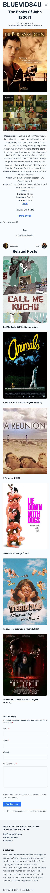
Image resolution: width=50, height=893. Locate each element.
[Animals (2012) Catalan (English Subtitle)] (25, 365)
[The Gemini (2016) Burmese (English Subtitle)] (25, 664)
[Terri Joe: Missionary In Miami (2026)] (25, 591)
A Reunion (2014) (11, 478)
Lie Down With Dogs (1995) (16, 553)
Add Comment (10, 764)
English (20, 25)
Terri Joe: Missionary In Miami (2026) (21, 629)
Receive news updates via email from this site (26, 811)
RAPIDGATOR (25, 216)
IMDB (25, 203)
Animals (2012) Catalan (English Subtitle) (22, 402)
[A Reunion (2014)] (25, 441)
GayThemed (28, 25)
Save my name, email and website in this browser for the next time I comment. (24, 796)
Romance (38, 25)
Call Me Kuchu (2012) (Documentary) (21, 327)
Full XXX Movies (10, 837)
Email (6, 740)
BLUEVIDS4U (22, 4)
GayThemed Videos (12, 834)
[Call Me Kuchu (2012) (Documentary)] (25, 289)
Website (6, 752)
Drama (13, 25)
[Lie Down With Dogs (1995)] (25, 516)
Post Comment (11, 804)
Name (6, 728)
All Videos (8, 840)
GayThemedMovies (24, 235)
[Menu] (46, 5)
